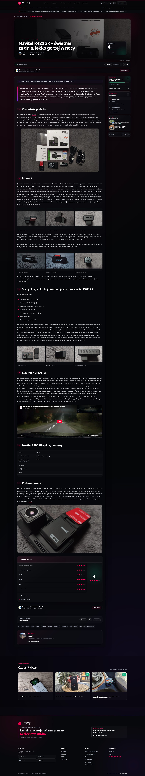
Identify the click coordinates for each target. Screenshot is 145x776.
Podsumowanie (113, 112)
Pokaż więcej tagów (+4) (89, 626)
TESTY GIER (62, 3)
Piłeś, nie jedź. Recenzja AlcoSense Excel (31, 696)
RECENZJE (53, 3)
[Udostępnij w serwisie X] (124, 64)
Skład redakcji (88, 759)
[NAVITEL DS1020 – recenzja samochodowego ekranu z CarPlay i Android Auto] (111, 122)
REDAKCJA (50, 8)
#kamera (37, 626)
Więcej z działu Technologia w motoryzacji (118, 669)
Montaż (112, 101)
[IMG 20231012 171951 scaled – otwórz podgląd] (60, 260)
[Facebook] (101, 3)
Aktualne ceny (24, 596)
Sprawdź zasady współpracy (100, 735)
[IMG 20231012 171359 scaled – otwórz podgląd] (88, 218)
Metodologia (58, 8)
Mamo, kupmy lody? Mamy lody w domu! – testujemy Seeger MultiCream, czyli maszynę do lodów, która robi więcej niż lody (73, 11)
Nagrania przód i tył (114, 107)
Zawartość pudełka (115, 99)
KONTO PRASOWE (22, 8)
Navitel (34, 114)
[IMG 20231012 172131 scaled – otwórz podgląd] (31, 218)
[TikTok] (113, 3)
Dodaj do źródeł (124, 70)
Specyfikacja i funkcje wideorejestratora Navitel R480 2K (118, 104)
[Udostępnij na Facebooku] (121, 64)
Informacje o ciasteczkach (91, 751)
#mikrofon (50, 626)
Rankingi (85, 3)
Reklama (111, 754)
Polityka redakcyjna (69, 8)
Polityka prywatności (90, 754)
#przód (80, 626)
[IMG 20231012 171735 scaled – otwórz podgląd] (60, 218)
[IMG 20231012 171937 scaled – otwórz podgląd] (31, 260)
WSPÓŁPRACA (31, 8)
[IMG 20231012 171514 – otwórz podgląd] (59, 529)
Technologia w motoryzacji (36, 16)
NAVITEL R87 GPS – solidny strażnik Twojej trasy (120, 127)
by (122, 773)
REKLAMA (39, 8)
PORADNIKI (77, 3)
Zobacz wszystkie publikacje (33, 641)
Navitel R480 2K (47, 276)
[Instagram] (104, 3)
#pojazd (75, 626)
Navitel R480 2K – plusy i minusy (117, 109)
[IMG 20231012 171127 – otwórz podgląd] (59, 150)
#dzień (27, 626)
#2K (19, 626)
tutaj (30, 501)
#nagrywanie (56, 626)
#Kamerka (44, 626)
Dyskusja (109, 64)
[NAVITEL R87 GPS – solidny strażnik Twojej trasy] (111, 127)
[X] (107, 3)
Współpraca (111, 751)
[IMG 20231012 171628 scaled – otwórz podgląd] (60, 354)
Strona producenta (25, 599)
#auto (23, 626)
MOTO (69, 3)
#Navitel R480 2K (64, 626)
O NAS (44, 8)
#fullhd (32, 626)
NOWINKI (45, 3)
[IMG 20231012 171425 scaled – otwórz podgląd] (88, 354)
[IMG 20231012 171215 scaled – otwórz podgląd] (88, 260)
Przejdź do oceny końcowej (114, 88)
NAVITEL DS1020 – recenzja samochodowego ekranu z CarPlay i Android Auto (122, 122)
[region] (59, 463)
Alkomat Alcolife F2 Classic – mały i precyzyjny (69, 696)
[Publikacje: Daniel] (22, 637)
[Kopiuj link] (127, 64)
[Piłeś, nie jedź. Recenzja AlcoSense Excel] (35, 682)
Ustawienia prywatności (112, 773)
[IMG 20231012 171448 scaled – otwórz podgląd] (31, 354)
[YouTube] (110, 3)
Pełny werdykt (111, 53)
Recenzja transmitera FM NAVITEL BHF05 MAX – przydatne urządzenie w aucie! (107, 696)
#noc (71, 626)
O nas (86, 756)
